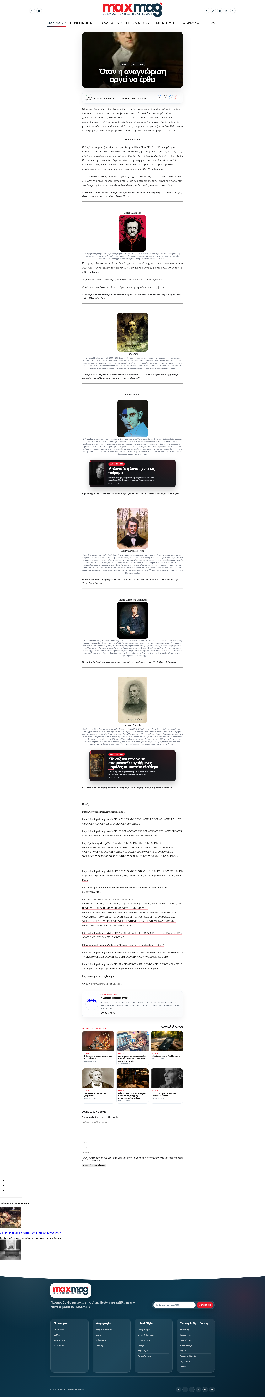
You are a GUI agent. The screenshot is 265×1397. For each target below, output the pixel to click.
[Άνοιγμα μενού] (39, 10)
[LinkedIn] (226, 10)
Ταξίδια (183, 1351)
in (171, 98)
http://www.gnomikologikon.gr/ (98, 976)
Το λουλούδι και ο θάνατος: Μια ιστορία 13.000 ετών (30, 1232)
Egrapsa (184, 1367)
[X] (213, 10)
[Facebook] (206, 10)
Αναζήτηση (205, 1305)
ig (198, 1389)
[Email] (233, 10)
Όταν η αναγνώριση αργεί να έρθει (102, 983)
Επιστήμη (184, 1329)
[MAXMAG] (132, 9)
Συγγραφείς (138, 64)
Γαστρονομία (144, 1329)
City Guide (185, 1361)
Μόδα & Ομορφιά (146, 1335)
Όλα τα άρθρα (107, 1013)
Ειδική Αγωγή (186, 1345)
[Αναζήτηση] (32, 10)
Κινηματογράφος (104, 1329)
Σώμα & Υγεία (144, 1340)
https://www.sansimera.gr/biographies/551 (103, 811)
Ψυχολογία (143, 1351)
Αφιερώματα (60, 1340)
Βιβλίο (125, 64)
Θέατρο (99, 1335)
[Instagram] (219, 10)
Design (141, 1345)
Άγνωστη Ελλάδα (188, 1356)
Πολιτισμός (59, 1329)
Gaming (99, 1345)
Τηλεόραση (101, 1340)
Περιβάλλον (185, 1340)
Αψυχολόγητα (144, 1356)
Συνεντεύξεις (59, 1345)
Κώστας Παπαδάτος (114, 998)
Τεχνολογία (185, 1335)
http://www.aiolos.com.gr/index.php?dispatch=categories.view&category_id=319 (123, 944)
